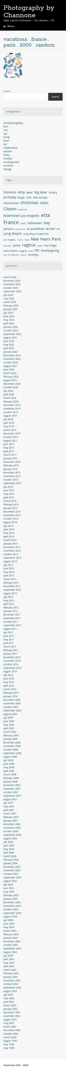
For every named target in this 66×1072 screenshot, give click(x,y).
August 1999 (10, 1040)
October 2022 (10, 362)
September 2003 (12, 948)
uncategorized (11, 162)
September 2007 (12, 795)
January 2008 (10, 781)
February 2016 (11, 465)
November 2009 (12, 703)
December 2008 (11, 742)
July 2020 (8, 390)
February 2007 (11, 817)
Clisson (9, 208)
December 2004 (11, 902)
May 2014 (8, 532)
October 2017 (10, 437)
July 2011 (8, 632)
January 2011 (10, 653)
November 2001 (12, 1016)
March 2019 (9, 429)
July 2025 (8, 294)
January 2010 (10, 696)
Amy (21, 192)
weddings (33, 254)
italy (46, 222)
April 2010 (8, 685)
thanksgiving (50, 250)
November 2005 (12, 870)
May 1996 (8, 1048)
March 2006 (9, 856)
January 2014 (10, 543)
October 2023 (10, 330)
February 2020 (11, 401)
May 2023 (8, 344)
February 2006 (11, 859)
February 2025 (11, 305)
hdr (5, 144)
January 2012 (10, 611)
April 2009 (8, 728)
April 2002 (8, 1001)
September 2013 (12, 557)
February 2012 (11, 607)
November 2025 (12, 284)
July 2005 (8, 884)
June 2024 (8, 316)
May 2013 (8, 572)
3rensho (9, 192)
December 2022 (11, 355)
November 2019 (12, 408)
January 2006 (10, 863)
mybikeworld (10, 147)
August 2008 (10, 756)
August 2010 (10, 671)
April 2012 (8, 604)
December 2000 (11, 1030)
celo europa (40, 197)
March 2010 (9, 689)
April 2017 (8, 451)
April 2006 (8, 852)
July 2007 (8, 802)
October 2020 (10, 387)
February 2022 (11, 376)
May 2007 (8, 806)
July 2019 (8, 419)
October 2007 (10, 792)
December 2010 (11, 657)
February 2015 (11, 504)
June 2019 (8, 422)
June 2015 (8, 490)
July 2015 (8, 486)
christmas (29, 202)
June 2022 (8, 369)
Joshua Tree (20, 229)
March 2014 (9, 540)
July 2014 (8, 525)
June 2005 (8, 888)
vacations (8, 165)
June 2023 (8, 341)
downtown (22, 209)
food (6, 140)
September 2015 (12, 483)
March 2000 (9, 1037)
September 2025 (12, 291)
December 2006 (11, 824)
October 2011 (10, 621)
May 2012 (8, 600)
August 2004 (10, 916)
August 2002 (10, 991)
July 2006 (8, 841)
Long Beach (12, 233)
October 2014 (10, 518)
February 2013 (11, 582)
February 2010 (11, 692)
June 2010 (8, 678)
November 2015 (12, 476)
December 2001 (11, 1012)
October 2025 (10, 287)
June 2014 (8, 529)
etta (45, 215)
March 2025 (9, 302)
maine (20, 240)
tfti (36, 250)
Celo (28, 197)
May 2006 (8, 849)
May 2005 (8, 891)
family (6, 137)
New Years (40, 239)
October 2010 (10, 664)
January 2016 (10, 469)
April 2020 (8, 394)
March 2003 (9, 969)
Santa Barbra (10, 250)
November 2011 (12, 618)
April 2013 (8, 575)
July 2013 (8, 564)
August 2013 (10, 561)
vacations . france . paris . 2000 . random (28, 42)
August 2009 (10, 714)
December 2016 (11, 461)
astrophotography (13, 122)
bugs (21, 197)
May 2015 (8, 493)
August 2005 (10, 881)
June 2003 (8, 959)
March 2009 (9, 731)
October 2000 (10, 1033)
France (11, 222)
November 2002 (12, 980)
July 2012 (8, 596)
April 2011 (8, 643)
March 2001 (9, 1026)
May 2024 (8, 319)
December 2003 (11, 941)
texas (30, 251)
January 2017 (10, 458)
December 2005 (11, 866)
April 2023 (8, 348)
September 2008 (12, 753)
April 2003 (8, 966)
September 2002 (12, 987)
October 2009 (10, 707)
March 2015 (9, 501)
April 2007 (8, 810)
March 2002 (9, 1005)
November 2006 (12, 827)
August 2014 (10, 522)
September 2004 (12, 913)
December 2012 (11, 586)
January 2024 (10, 326)
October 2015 (10, 479)
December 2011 (11, 614)
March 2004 (9, 930)
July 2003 (8, 955)
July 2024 (8, 312)
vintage (7, 169)
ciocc (44, 202)
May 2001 (8, 1023)
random (7, 151)
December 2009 (11, 699)
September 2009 (12, 710)
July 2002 (8, 994)
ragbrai (29, 245)
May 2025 (8, 298)
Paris (56, 239)
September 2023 (12, 334)
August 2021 (10, 380)
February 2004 (11, 934)
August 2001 (10, 1019)
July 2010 (8, 675)
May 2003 (8, 962)
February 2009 (11, 735)
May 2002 (8, 998)
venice (23, 255)
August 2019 (10, 415)
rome (39, 245)
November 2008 (12, 746)
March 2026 (9, 277)
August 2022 (10, 366)
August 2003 (10, 952)
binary (53, 192)
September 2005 (12, 877)
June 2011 (8, 635)
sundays (7, 158)
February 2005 (11, 895)
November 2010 (12, 660)
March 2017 (9, 454)
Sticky (6, 154)
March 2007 (9, 813)
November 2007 (12, 788)
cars (5, 130)
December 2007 (11, 785)
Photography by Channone (28, 12)
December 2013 (11, 547)
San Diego (50, 245)
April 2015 (8, 497)
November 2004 (12, 905)
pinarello (7, 246)
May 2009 (8, 724)
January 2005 (10, 898)
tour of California (11, 255)
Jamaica (8, 229)
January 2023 (10, 351)
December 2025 (11, 280)
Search (7, 91)
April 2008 (8, 770)
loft (58, 229)
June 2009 (8, 721)
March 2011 (9, 646)
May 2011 (8, 639)
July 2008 (8, 760)
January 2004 (10, 937)
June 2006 (8, 845)
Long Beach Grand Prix (36, 233)
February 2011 (11, 650)
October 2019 (10, 412)
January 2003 (10, 976)
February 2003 (11, 973)
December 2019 (11, 405)
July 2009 (8, 717)
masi (27, 239)
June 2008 (8, 763)
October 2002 (10, 984)
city (5, 133)
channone (11, 203)
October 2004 (10, 909)
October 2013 (10, 554)
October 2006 (10, 831)
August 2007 (10, 799)
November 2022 (12, 358)
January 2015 (10, 508)
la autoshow (35, 229)
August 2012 (10, 593)
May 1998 (8, 1044)
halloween (34, 223)
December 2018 (11, 433)
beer (5, 126)
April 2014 (8, 536)
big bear (40, 192)
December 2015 (11, 472)
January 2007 (10, 820)
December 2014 (11, 511)
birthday (9, 197)
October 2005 (10, 873)
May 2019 (8, 426)
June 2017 (8, 444)
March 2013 (9, 579)
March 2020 (9, 398)
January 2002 (10, 1008)
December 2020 (11, 383)
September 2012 (12, 589)
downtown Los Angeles (21, 215)
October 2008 (10, 749)
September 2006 (12, 834)
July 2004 (8, 920)
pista (17, 245)
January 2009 (10, 738)
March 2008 (9, 774)
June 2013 (8, 568)
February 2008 (11, 778)
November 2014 (12, 515)
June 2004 (8, 923)
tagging (23, 250)
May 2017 (8, 447)
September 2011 (12, 625)
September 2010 (12, 667)
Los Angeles (9, 239)
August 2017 (10, 440)
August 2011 (10, 628)
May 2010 (8, 682)
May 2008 (8, 767)
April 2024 (8, 323)
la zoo (50, 228)
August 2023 (10, 337)
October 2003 (10, 944)
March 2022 (9, 373)
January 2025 (10, 309)
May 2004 (8, 927)
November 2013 (12, 550)
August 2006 (10, 838)
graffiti (23, 223)
